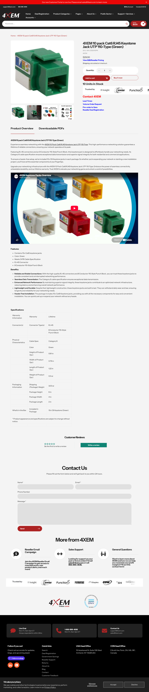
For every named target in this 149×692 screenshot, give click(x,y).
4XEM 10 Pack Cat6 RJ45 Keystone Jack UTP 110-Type (66, 144)
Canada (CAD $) (141, 7)
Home (13, 36)
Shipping (86, 63)
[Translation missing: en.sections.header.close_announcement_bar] (146, 2)
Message (22, 501)
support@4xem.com (9, 7)
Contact (45, 672)
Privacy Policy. (50, 687)
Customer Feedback (50, 675)
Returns (45, 663)
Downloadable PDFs (51, 128)
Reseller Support (48, 660)
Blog (43, 669)
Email (78, 482)
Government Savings (50, 656)
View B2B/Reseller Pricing (93, 60)
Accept (113, 685)
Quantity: (90, 70)
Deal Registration (49, 653)
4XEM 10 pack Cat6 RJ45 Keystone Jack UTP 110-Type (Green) (42, 36)
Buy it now (118, 78)
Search (45, 650)
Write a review (93, 445)
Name (20, 482)
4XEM (85, 53)
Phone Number (24, 492)
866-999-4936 (22, 7)
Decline (134, 685)
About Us (45, 666)
